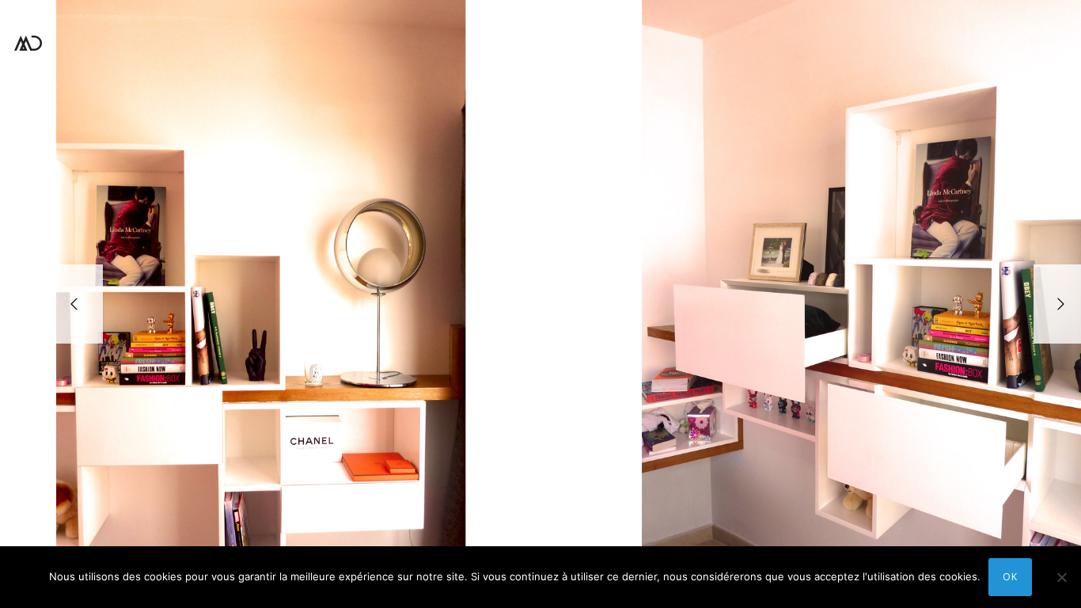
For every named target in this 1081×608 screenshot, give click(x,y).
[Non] (1061, 577)
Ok (1010, 576)
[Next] (1057, 304)
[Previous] (79, 304)
